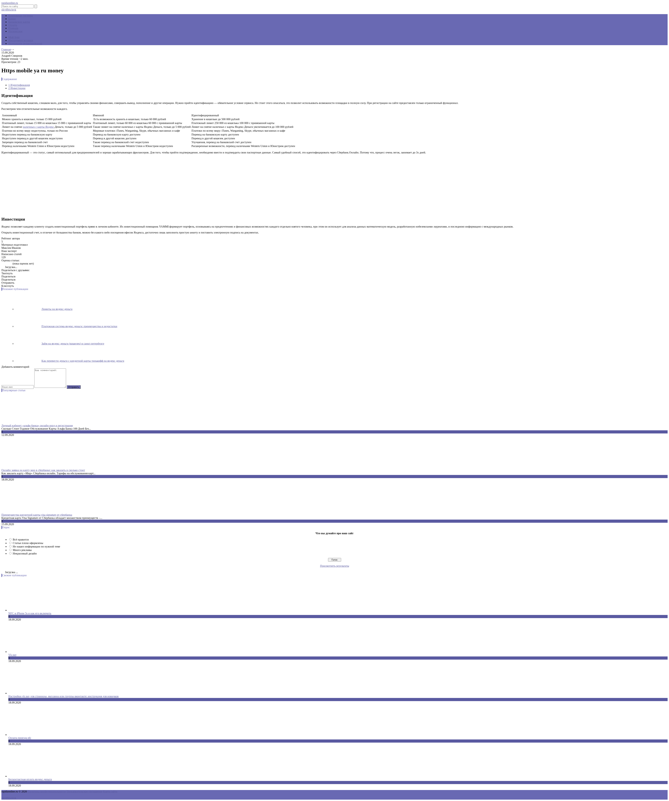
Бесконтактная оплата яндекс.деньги (30, 779)
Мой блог (14, 37)
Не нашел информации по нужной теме (36, 546)
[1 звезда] (2, 263)
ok (2, 9)
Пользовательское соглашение (84, 791)
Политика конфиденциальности (47, 791)
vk (14, 9)
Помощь (13, 28)
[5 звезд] (11, 263)
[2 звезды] (4, 263)
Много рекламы (22, 550)
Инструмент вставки (20, 40)
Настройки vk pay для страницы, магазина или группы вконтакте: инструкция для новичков (63, 696)
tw (10, 9)
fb (7, 9)
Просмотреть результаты (334, 565)
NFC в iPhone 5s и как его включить (29, 613)
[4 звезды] (9, 263)
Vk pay (12, 654)
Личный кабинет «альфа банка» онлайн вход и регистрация (37, 425)
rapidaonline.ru (9, 2)
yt (5, 9)
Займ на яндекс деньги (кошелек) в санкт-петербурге (72, 343)
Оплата (12, 25)
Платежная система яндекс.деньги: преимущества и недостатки (79, 326)
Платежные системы (20, 15)
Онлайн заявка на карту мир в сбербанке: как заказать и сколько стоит (43, 470)
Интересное (15, 31)
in (12, 9)
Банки (12, 18)
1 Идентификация (19, 85)
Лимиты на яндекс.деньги (56, 309)
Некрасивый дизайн (25, 553)
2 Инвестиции (16, 88)
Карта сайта (110, 791)
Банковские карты (19, 21)
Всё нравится (21, 539)
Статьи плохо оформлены (28, 543)
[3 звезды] (7, 263)
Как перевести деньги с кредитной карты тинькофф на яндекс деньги (82, 360)
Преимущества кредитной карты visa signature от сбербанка (36, 514)
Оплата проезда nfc (19, 737)
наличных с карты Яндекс (38, 126)
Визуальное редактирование (25, 43)
